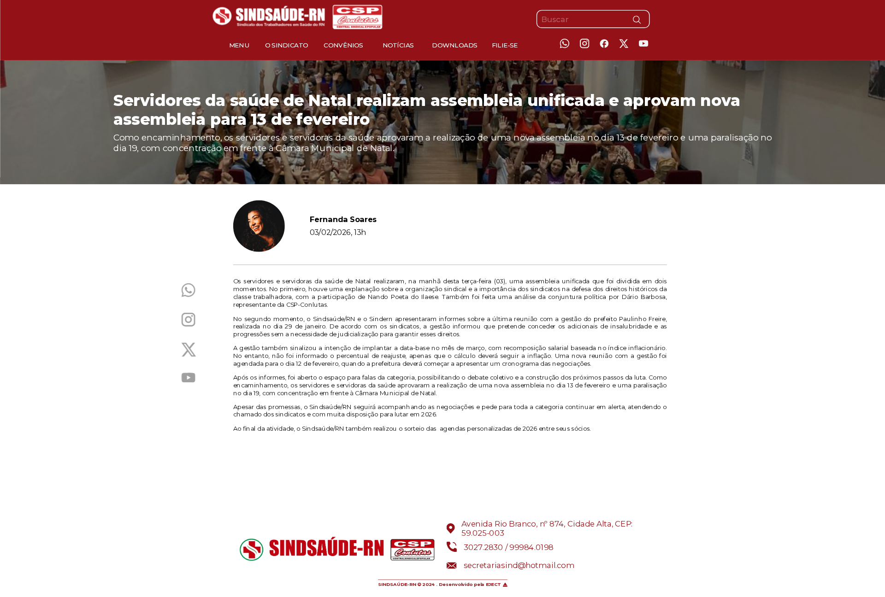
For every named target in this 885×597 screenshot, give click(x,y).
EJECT (493, 584)
